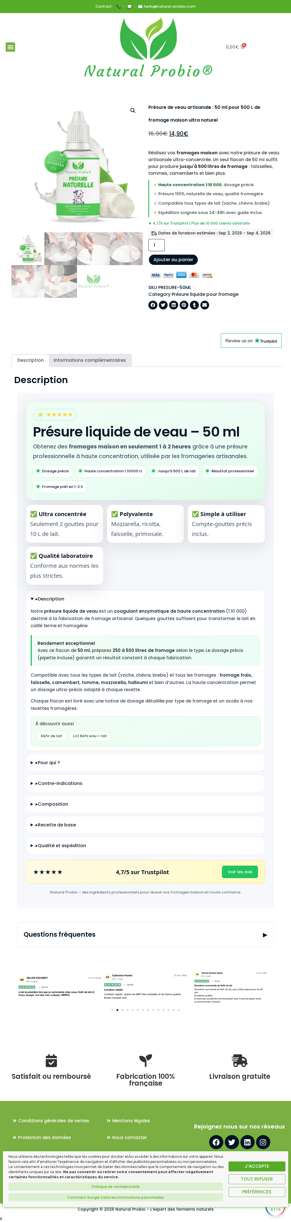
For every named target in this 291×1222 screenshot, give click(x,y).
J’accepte (257, 1166)
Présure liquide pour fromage (205, 294)
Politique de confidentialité (116, 1186)
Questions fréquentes (145, 934)
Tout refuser (257, 1179)
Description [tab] (30, 360)
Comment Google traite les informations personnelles (115, 1197)
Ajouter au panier (173, 259)
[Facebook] (216, 1142)
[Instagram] (263, 1142)
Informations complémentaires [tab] (90, 360)
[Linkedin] (247, 1142)
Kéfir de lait (51, 736)
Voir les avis (240, 872)
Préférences (256, 1191)
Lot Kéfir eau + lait (90, 736)
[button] (10, 47)
